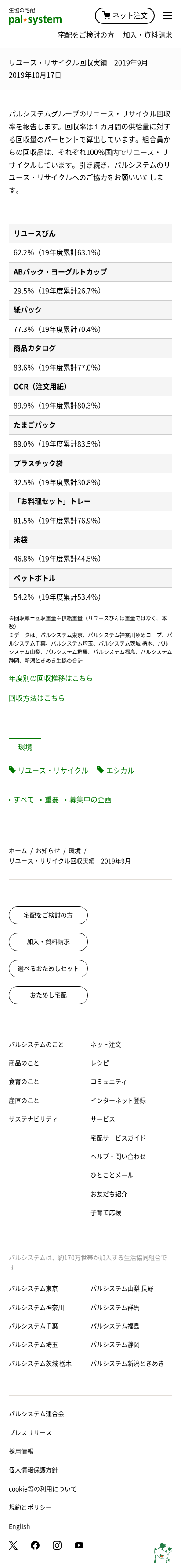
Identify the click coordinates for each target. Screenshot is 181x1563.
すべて (23, 799)
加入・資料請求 (147, 34)
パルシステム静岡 (115, 1344)
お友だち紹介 (108, 1194)
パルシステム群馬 (115, 1307)
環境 (25, 747)
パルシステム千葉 (33, 1326)
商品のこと (24, 1063)
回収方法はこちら (37, 698)
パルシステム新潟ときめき (127, 1363)
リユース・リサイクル (53, 770)
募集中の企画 (90, 799)
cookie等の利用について (43, 1489)
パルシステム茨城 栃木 (40, 1363)
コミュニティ (108, 1081)
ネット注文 (130, 15)
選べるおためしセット (48, 969)
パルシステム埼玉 (33, 1344)
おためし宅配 (48, 995)
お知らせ (48, 851)
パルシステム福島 (115, 1326)
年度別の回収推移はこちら (51, 678)
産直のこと (24, 1100)
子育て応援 (105, 1213)
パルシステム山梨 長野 (121, 1288)
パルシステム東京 (33, 1288)
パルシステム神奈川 (36, 1307)
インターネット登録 (118, 1100)
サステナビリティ (33, 1119)
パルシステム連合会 (36, 1414)
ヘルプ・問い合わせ (118, 1156)
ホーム (18, 851)
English (19, 1526)
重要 (52, 799)
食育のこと (24, 1081)
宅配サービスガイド (118, 1138)
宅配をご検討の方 (86, 34)
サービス (102, 1119)
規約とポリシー (30, 1507)
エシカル (120, 770)
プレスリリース (30, 1433)
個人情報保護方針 (33, 1470)
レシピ (99, 1063)
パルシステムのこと (36, 1044)
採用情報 (21, 1451)
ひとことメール (112, 1175)
